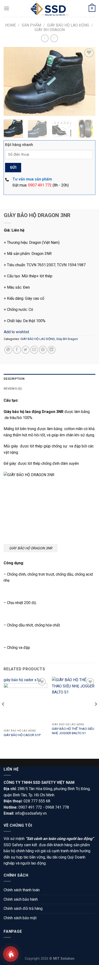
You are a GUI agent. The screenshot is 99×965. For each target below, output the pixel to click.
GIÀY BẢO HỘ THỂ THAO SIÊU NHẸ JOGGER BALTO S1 (73, 731)
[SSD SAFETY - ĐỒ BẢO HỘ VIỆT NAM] (49, 8)
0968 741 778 (57, 807)
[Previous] (11, 81)
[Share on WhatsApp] (8, 350)
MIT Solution (63, 959)
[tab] (49, 379)
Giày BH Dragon (50, 29)
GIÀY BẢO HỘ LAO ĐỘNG (68, 25)
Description (14, 378)
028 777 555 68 (37, 801)
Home (10, 25)
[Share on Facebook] (17, 350)
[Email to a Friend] (34, 350)
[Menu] (6, 8)
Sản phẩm (31, 25)
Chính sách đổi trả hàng (23, 908)
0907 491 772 (40, 185)
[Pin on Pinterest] (43, 350)
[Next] (87, 81)
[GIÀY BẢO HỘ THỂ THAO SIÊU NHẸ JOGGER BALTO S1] (73, 698)
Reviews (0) (13, 388)
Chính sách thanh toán (22, 890)
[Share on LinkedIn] (52, 350)
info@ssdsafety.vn (31, 813)
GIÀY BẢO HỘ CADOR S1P (22, 735)
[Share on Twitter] (26, 350)
